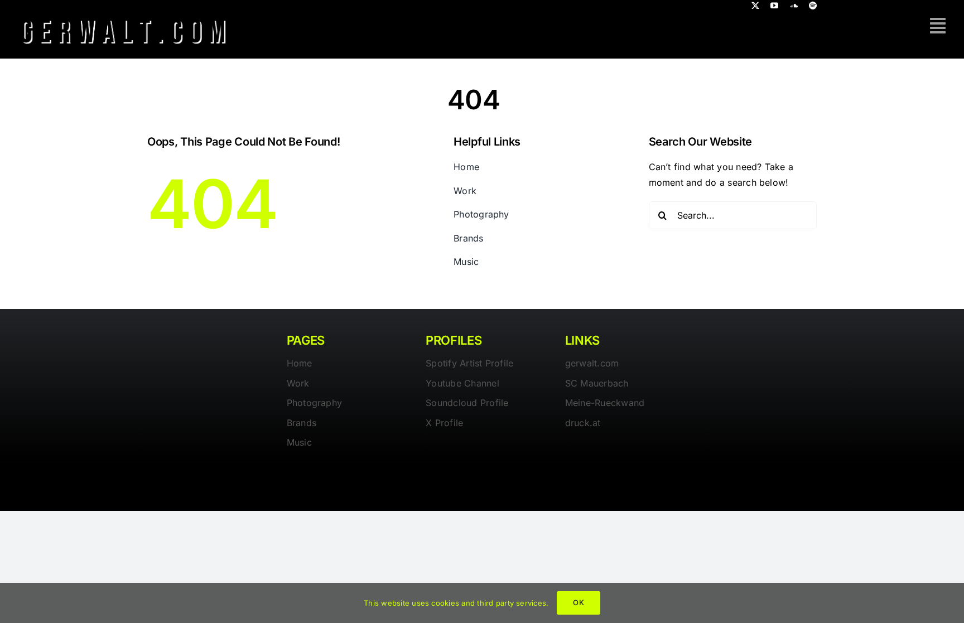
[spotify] (813, 5)
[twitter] (755, 5)
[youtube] (774, 5)
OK (578, 602)
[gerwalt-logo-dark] (123, 15)
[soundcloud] (794, 5)
